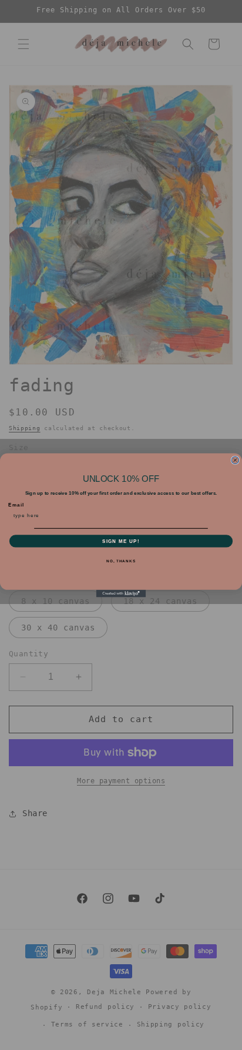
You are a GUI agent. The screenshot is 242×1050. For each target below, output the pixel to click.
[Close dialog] (235, 460)
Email (16, 504)
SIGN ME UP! (121, 540)
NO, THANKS (121, 561)
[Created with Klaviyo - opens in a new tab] (121, 593)
